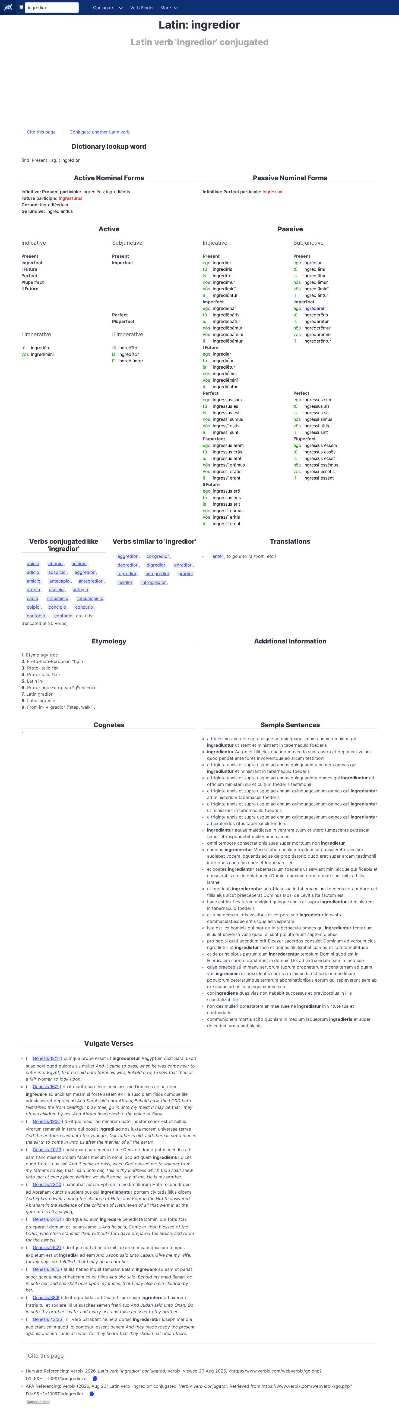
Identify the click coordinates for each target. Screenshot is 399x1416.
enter (218, 556)
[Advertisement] (184, 85)
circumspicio (90, 598)
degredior (128, 565)
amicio (33, 581)
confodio (36, 615)
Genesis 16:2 (46, 1086)
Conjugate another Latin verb (99, 132)
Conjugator (104, 7)
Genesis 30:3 (46, 1269)
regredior (127, 573)
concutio (84, 607)
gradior (185, 573)
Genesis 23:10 (47, 1184)
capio (32, 598)
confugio (63, 615)
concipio (57, 607)
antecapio (59, 581)
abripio (55, 563)
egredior (183, 565)
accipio (79, 563)
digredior (156, 565)
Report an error (38, 1402)
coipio (33, 607)
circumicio (57, 598)
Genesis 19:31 (47, 1121)
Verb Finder (142, 7)
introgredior (153, 582)
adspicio (57, 572)
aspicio (56, 589)
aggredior (85, 572)
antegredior (91, 581)
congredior (158, 556)
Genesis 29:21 (47, 1247)
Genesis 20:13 (47, 1149)
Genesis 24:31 (47, 1219)
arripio (33, 589)
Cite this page (41, 132)
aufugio (80, 589)
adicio (33, 572)
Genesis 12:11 (46, 1058)
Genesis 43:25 (47, 1319)
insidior (125, 582)
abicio (33, 563)
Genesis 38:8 (46, 1297)
